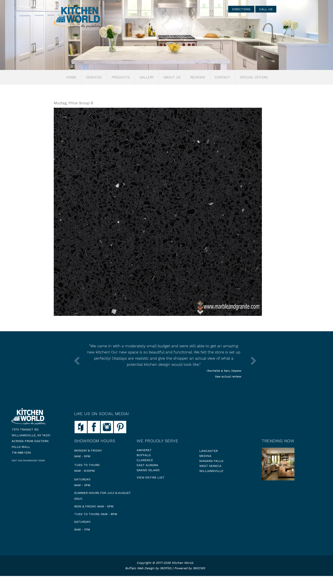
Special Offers (254, 77)
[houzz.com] (81, 427)
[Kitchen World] (77, 16)
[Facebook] (94, 427)
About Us (172, 77)
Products (121, 77)
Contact (222, 77)
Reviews (197, 77)
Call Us (265, 9)
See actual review (228, 376)
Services (94, 77)
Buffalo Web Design (139, 568)
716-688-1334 (21, 452)
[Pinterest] (120, 427)
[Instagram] (107, 427)
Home (71, 77)
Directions (241, 9)
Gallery (147, 77)
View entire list (150, 477)
